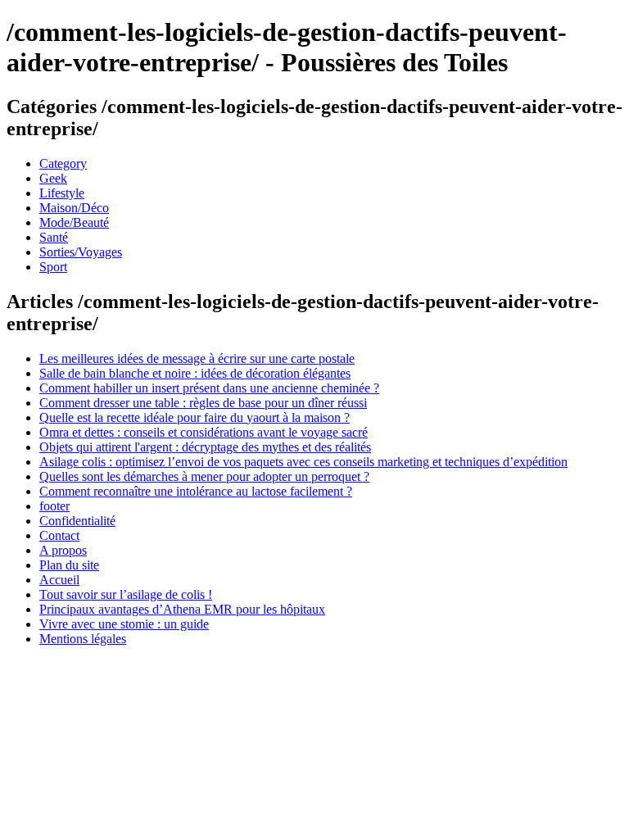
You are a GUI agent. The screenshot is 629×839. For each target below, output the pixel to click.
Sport (53, 267)
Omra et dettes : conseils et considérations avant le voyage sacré (203, 432)
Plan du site (69, 565)
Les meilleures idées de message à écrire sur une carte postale (197, 358)
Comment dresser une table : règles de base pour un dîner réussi (203, 403)
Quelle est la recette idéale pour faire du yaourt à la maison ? (194, 417)
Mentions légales (82, 639)
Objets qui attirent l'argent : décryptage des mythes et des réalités (205, 447)
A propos (63, 550)
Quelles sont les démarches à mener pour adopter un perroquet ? (204, 476)
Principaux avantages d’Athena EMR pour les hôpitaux (182, 609)
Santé (53, 237)
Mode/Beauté (74, 222)
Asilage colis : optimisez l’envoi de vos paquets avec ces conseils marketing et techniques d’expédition (303, 462)
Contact (59, 535)
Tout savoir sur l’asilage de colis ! (125, 594)
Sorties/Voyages (80, 252)
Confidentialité (77, 521)
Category (63, 163)
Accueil (59, 580)
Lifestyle (61, 193)
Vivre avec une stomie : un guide (124, 624)
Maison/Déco (74, 208)
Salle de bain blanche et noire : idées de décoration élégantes (195, 373)
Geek (53, 178)
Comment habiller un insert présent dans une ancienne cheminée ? (209, 388)
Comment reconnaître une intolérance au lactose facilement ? (195, 491)
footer (54, 506)
